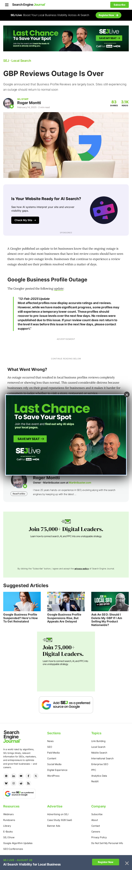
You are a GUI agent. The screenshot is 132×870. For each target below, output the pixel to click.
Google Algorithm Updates (18, 843)
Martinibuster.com (80, 482)
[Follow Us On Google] (66, 704)
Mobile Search (99, 752)
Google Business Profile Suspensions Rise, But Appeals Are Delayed (64, 618)
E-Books (8, 831)
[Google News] (6, 776)
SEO (49, 746)
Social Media (54, 764)
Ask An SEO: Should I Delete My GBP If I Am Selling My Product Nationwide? (106, 620)
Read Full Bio (19, 493)
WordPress (53, 775)
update (58, 288)
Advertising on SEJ (57, 814)
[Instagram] (13, 783)
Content (51, 758)
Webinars (8, 814)
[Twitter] (36, 776)
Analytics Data (99, 775)
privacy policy (82, 568)
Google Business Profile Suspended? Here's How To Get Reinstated (20, 618)
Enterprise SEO (99, 764)
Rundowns (9, 820)
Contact (95, 825)
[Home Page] (29, 4)
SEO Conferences (13, 848)
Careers (95, 831)
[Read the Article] (22, 601)
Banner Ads (53, 825)
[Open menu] (6, 4)
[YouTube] (21, 776)
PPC (93, 769)
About (94, 820)
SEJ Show (8, 837)
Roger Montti (29, 102)
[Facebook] (28, 776)
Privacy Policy (99, 837)
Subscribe (97, 814)
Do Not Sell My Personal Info (107, 843)
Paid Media (53, 752)
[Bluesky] (6, 783)
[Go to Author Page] (8, 103)
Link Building (98, 741)
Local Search (98, 746)
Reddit (95, 781)
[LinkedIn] (13, 776)
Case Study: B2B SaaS (59, 820)
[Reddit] (21, 783)
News (50, 741)
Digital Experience (57, 769)
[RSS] (28, 783)
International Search (102, 758)
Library (7, 825)
